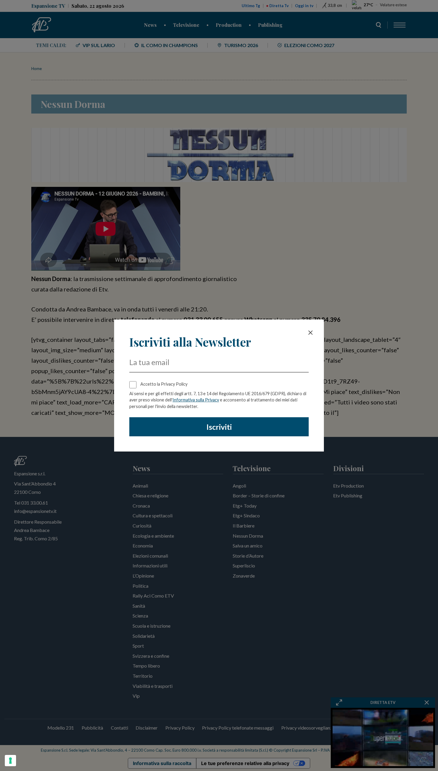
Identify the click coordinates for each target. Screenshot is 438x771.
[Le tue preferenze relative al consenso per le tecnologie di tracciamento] (10, 760)
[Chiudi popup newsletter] (310, 332)
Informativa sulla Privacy (196, 399)
